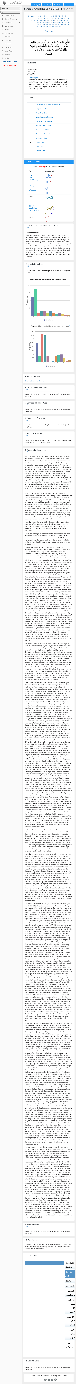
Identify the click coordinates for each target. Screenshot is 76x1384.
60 (38, 25)
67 (59, 25)
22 (50, 18)
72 (41, 27)
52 (56, 22)
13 (65, 16)
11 (59, 16)
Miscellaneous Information (45, 117)
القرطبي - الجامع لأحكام (70, 1321)
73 (44, 27)
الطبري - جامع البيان (70, 1293)
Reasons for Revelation (43, 134)
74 (47, 27)
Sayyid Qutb (68, 1274)
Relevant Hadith (41, 138)
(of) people (32, 190)
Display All (37, 5)
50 (50, 22)
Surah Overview (41, 113)
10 (56, 16)
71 (38, 27)
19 (41, 18)
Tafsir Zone (69, 5)
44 (31, 22)
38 (56, 20)
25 (59, 18)
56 (68, 22)
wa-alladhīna (33, 208)
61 (41, 25)
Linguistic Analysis (42, 109)
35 (47, 20)
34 (44, 20)
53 (59, 22)
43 (28, 22)
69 (65, 25)
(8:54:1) (31, 175)
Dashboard (47, 5)
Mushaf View (58, 5)
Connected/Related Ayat (44, 121)
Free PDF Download (9, 65)
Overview (31, 16)
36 (50, 20)
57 (28, 25)
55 (65, 22)
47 (41, 22)
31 (35, 20)
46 (38, 22)
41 (65, 20)
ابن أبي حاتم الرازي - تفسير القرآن (70, 1349)
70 (68, 25)
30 (31, 20)
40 (62, 20)
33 (41, 20)
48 (44, 22)
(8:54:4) (31, 206)
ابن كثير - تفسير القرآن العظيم (71, 1306)
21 (47, 18)
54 (62, 22)
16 (31, 18)
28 (68, 18)
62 (44, 25)
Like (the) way (33, 180)
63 (47, 25)
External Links (40, 151)
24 (56, 18)
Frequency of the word (43, 125)
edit (28, 227)
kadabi (31, 177)
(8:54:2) (31, 186)
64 (50, 25)
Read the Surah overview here (35, 381)
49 (47, 22)
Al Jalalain (70, 1286)
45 (35, 22)
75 (50, 27)
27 (65, 18)
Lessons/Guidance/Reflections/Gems (48, 104)
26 (62, 18)
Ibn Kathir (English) (70, 1265)
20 (44, 18)
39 (59, 20)
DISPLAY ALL (56, 27)
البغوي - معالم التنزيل (71, 1334)
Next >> (52, 31)
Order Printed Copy (9, 62)
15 (28, 18)
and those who (34, 210)
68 (62, 25)
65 (53, 25)
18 (38, 18)
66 (56, 25)
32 (38, 20)
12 (62, 16)
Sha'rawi (69, 1281)
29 (28, 20)
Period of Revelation (43, 130)
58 (31, 25)
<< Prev (45, 31)
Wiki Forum (40, 142)
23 (53, 18)
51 (53, 22)
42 (68, 20)
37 (53, 20)
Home (71, 9)
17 (35, 18)
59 (35, 25)
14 (68, 16)
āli (29, 188)
